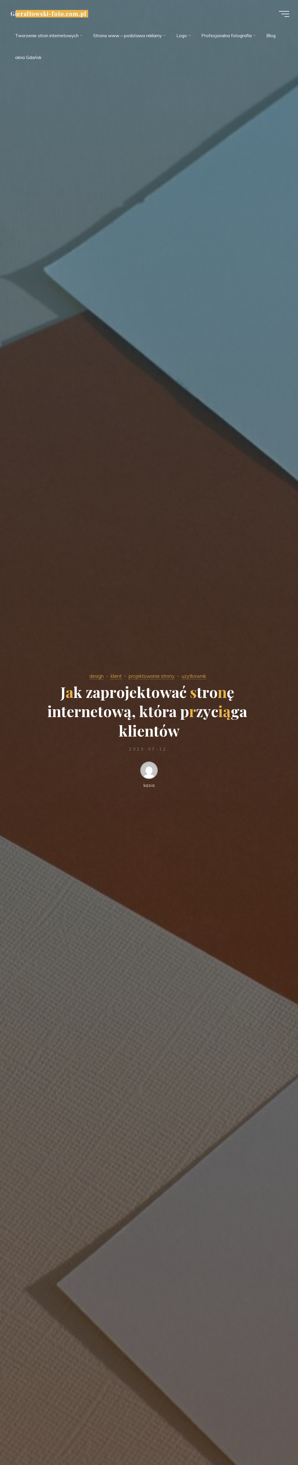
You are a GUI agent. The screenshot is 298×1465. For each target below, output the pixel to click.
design (96, 676)
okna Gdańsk (28, 57)
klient (116, 676)
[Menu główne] (284, 14)
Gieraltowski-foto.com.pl (48, 13)
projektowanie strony (152, 676)
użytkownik (194, 676)
